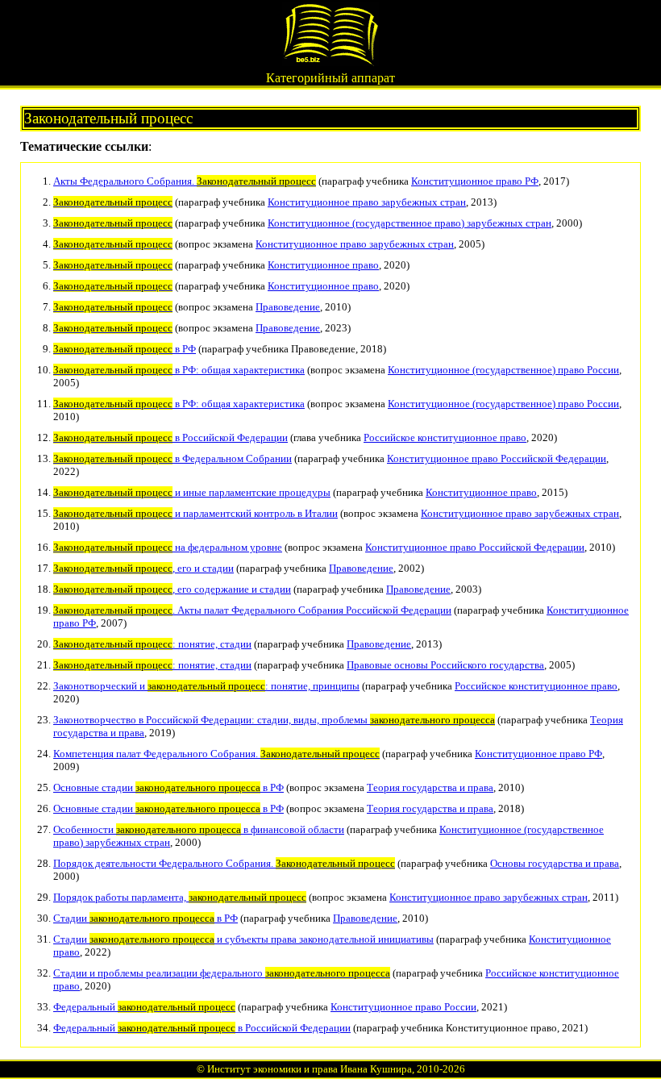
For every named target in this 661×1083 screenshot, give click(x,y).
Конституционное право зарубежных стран (367, 202)
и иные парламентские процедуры (191, 492)
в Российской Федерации (170, 437)
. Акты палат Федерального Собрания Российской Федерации (252, 610)
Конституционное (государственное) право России (503, 370)
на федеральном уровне (167, 547)
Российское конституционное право (445, 437)
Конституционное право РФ (474, 181)
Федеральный (144, 1007)
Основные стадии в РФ (168, 787)
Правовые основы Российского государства (445, 665)
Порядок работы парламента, (179, 897)
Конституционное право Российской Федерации (496, 458)
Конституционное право (323, 265)
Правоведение (288, 307)
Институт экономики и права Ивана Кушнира (309, 1069)
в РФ (124, 349)
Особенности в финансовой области (198, 829)
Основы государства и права (554, 863)
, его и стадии (143, 568)
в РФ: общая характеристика (179, 370)
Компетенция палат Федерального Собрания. (216, 754)
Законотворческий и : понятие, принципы (206, 686)
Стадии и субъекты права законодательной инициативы (243, 939)
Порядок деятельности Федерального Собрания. (224, 863)
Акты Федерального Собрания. (184, 181)
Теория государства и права (430, 787)
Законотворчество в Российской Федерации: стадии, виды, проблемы (274, 720)
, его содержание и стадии (172, 589)
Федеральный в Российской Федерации (202, 1028)
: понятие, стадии (152, 644)
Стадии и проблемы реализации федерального (221, 973)
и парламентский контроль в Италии (195, 513)
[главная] (330, 62)
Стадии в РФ (145, 918)
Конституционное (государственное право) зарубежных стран (409, 223)
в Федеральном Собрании (172, 458)
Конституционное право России (403, 1007)
